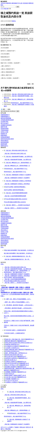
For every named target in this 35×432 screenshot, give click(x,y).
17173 (2, 8)
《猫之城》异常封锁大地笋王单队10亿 (22, 94)
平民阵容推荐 (4, 130)
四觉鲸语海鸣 (4, 128)
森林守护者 (4, 126)
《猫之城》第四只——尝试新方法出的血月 (16, 282)
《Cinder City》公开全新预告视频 (10, 294)
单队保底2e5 (4, 230)
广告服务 (16, 427)
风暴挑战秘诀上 (5, 116)
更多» (2, 247)
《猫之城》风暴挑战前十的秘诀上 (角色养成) (17, 275)
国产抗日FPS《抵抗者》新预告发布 (11, 289)
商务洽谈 (22, 427)
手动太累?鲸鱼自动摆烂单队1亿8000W (15, 281)
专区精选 (25, 3)
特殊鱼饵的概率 (5, 137)
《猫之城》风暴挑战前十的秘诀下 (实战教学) (17, 274)
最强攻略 (14, 3)
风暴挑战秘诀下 (5, 114)
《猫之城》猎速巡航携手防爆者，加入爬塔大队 (17, 269)
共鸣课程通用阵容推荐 (7, 120)
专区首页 (3, 3)
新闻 (9, 109)
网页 (4, 109)
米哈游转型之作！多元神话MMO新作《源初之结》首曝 (17, 292)
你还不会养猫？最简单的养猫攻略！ (14, 277)
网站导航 (8, 429)
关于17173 (4, 427)
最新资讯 (8, 3)
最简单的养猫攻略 (6, 118)
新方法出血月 (4, 123)
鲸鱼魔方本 (4, 133)
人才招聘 (10, 427)
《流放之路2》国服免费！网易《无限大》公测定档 (15, 287)
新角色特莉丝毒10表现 (7, 139)
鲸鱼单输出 (4, 135)
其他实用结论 (4, 140)
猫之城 (6, 8)
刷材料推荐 (4, 144)
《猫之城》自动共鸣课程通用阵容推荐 (15, 279)
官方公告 (19, 3)
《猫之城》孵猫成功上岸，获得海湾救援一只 (17, 270)
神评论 (14, 21)
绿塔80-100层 (4, 132)
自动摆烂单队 (4, 121)
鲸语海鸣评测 (4, 142)
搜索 (18, 6)
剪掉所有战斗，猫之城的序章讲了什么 (22, 102)
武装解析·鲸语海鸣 (6, 125)
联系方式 (28, 427)
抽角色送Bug (4, 145)
